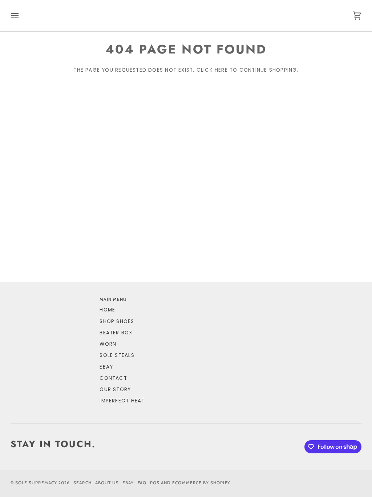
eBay (106, 366)
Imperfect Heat (122, 400)
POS (154, 482)
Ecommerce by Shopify (201, 482)
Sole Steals (117, 355)
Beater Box (116, 332)
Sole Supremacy (36, 482)
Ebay (128, 482)
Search (82, 482)
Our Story (115, 389)
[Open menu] (21, 15)
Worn (108, 344)
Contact (113, 378)
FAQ (142, 482)
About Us (107, 482)
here (221, 70)
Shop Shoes (117, 321)
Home (107, 309)
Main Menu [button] (113, 299)
